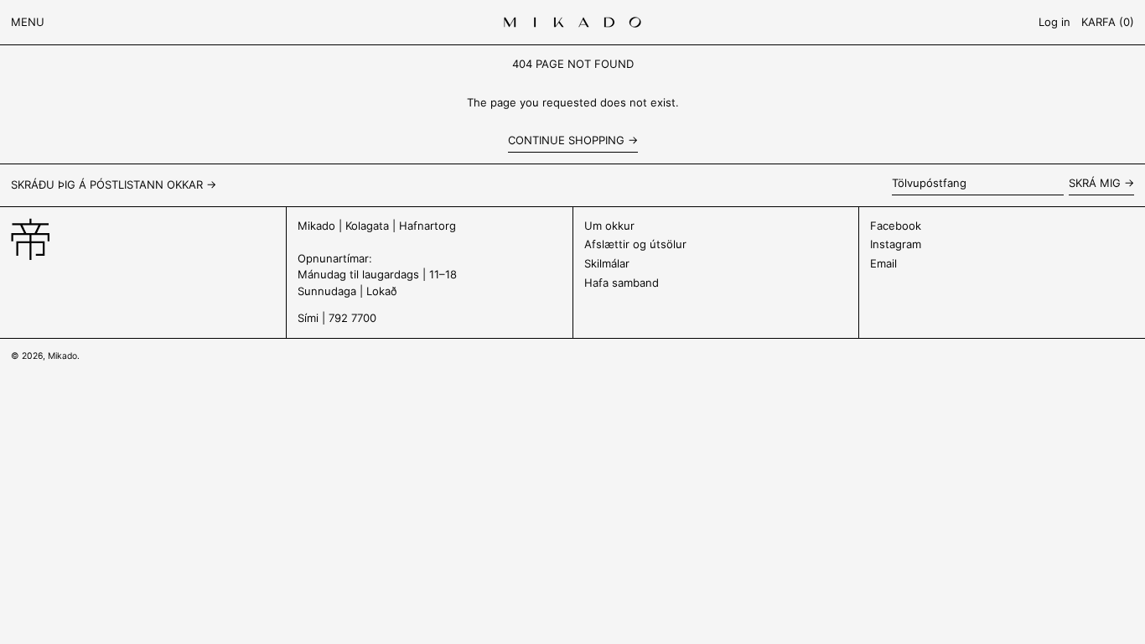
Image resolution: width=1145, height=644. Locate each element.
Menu (27, 22)
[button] (1107, 22)
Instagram (895, 244)
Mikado (62, 356)
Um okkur (609, 225)
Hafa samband (621, 282)
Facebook (895, 225)
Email (883, 263)
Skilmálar (606, 263)
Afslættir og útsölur (635, 244)
